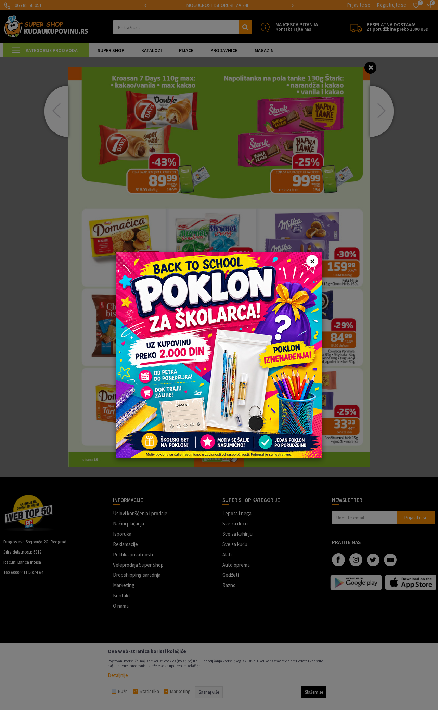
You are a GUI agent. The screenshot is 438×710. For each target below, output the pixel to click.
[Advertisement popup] (219, 354)
